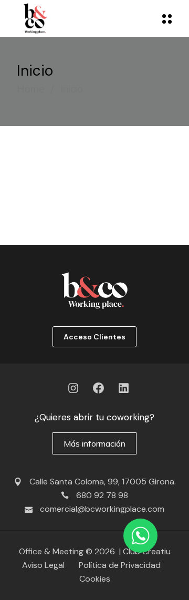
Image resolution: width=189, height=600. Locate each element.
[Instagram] (73, 388)
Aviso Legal (46, 565)
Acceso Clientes (94, 337)
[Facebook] (98, 388)
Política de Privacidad (120, 565)
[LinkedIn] (123, 388)
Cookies (94, 578)
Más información (94, 443)
